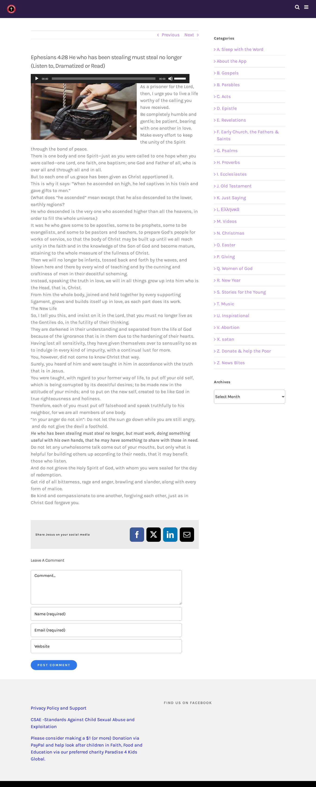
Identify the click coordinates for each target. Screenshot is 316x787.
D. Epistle (227, 108)
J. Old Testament (234, 186)
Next (189, 34)
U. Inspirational (233, 315)
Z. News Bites (231, 362)
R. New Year (228, 280)
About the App (232, 61)
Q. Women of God (235, 268)
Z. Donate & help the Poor (244, 351)
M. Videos (227, 221)
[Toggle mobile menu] (306, 7)
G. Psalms (227, 150)
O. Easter (226, 245)
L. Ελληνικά (228, 209)
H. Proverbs (228, 162)
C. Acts (224, 96)
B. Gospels (228, 73)
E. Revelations (231, 120)
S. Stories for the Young (241, 292)
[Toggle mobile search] (297, 7)
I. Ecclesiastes (232, 174)
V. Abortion (228, 327)
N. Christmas (231, 233)
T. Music (225, 303)
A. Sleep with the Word (240, 49)
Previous (171, 34)
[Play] (36, 78)
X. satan (225, 339)
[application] (110, 78)
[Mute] (170, 78)
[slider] (180, 78)
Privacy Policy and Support (59, 708)
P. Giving (226, 256)
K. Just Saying (231, 197)
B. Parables (228, 84)
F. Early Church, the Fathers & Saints (248, 135)
